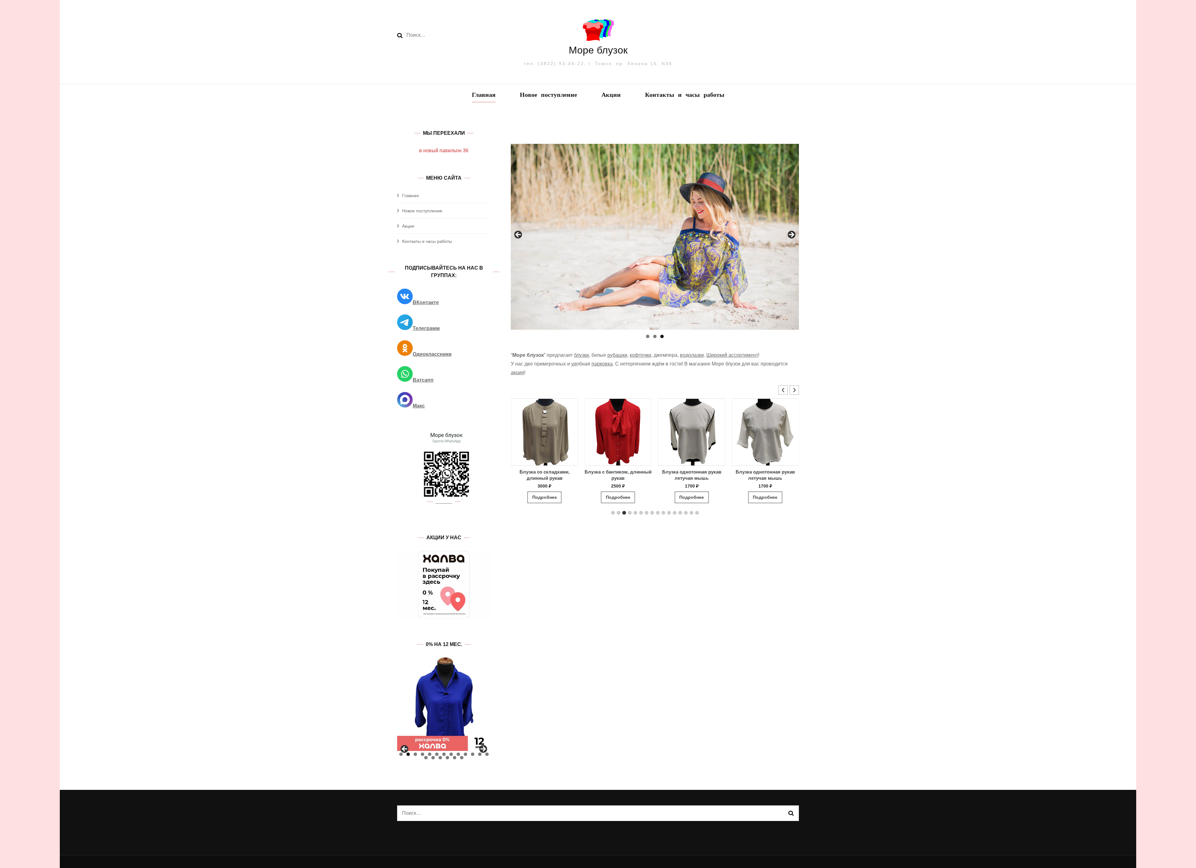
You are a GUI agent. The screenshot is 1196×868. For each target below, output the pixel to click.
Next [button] (791, 235)
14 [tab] (426, 757)
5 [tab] (429, 754)
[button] (794, 390)
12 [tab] (480, 754)
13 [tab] (487, 754)
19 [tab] (461, 757)
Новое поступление (548, 95)
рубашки (617, 355)
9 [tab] (458, 754)
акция (517, 372)
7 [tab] (444, 754)
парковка (602, 363)
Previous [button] (518, 235)
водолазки (692, 355)
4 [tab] (422, 754)
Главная (484, 95)
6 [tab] (437, 754)
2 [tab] (655, 336)
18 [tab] (454, 757)
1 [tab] (647, 336)
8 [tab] (451, 754)
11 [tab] (472, 754)
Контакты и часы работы (684, 95)
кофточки (640, 355)
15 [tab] (433, 757)
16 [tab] (440, 757)
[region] (655, 237)
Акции (611, 95)
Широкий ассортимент (732, 355)
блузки (581, 355)
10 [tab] (465, 754)
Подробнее (544, 497)
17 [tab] (447, 757)
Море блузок (598, 50)
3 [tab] (662, 336)
